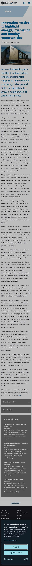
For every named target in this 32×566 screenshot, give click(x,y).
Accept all (16, 547)
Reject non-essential (16, 553)
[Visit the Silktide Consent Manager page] (25, 559)
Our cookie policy (11, 540)
